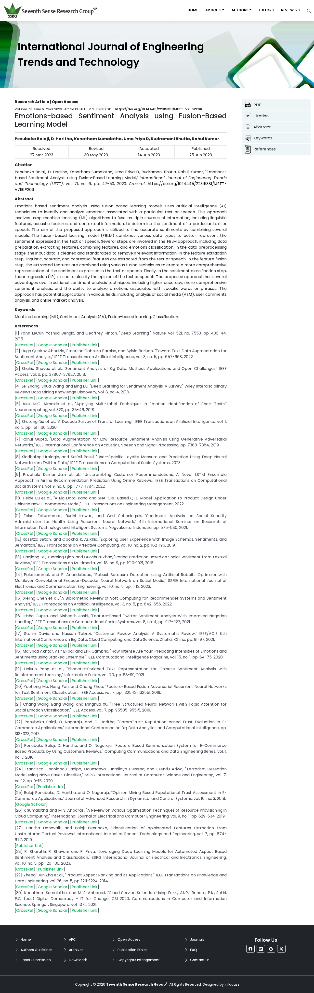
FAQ (193, 949)
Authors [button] (240, 10)
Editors (266, 10)
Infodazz (232, 984)
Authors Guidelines (36, 949)
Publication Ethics (132, 949)
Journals (197, 939)
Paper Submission (36, 959)
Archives (76, 949)
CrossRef (25, 345)
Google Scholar (52, 345)
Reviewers (290, 10)
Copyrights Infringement (139, 959)
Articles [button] (213, 10)
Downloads (78, 959)
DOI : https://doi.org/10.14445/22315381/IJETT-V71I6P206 (154, 109)
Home (193, 10)
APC (72, 939)
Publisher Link (84, 345)
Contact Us (199, 959)
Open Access (129, 939)
